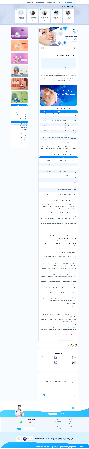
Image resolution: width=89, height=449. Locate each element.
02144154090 (44, 120)
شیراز (71, 428)
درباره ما (71, 424)
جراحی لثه (24, 139)
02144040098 (48, 190)
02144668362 (44, 132)
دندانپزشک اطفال (23, 133)
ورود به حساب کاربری (19, 2)
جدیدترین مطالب (58, 424)
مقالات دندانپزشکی (23, 146)
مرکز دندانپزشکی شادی (73, 138)
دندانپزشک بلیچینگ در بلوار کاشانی (47, 268)
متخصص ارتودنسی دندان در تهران (21, 112)
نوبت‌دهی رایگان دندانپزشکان (49, 438)
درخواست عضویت (29, 2)
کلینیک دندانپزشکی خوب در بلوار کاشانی (54, 225)
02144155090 (44, 122)
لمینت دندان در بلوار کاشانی (48, 281)
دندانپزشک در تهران (23, 106)
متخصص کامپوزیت (23, 129)
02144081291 (44, 142)
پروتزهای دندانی (23, 137)
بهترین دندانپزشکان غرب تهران (67, 362)
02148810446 (44, 127)
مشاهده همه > (18, 6)
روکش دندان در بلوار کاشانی (61, 310)
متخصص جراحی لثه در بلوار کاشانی (69, 321)
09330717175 (44, 134)
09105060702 (44, 137)
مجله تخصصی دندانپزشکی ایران (39, 2)
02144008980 (48, 160)
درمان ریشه (24, 141)
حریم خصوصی (70, 421)
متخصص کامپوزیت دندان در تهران (21, 114)
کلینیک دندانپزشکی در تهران (22, 108)
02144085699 (44, 135)
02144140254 (44, 139)
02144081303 (44, 140)
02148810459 (44, 128)
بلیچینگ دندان (24, 135)
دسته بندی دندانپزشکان (50, 2)
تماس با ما (70, 426)
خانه (57, 2)
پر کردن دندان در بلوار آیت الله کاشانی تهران (47, 362)
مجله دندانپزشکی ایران (57, 423)
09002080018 (44, 125)
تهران (74, 52)
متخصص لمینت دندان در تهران (21, 116)
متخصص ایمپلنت (23, 127)
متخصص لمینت (23, 123)
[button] (41, 363)
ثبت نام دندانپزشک (57, 421)
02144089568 (49, 164)
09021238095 (49, 171)
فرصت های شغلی (70, 423)
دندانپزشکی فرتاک (73, 128)
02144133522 (49, 180)
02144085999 (44, 115)
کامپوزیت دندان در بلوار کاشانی (46, 292)
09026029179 (44, 117)
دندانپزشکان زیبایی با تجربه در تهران (60, 331)
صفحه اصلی (58, 419)
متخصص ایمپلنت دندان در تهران (21, 110)
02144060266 (44, 118)
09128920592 (44, 113)
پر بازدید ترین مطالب (57, 426)
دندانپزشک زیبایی (70, 52)
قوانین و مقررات (70, 419)
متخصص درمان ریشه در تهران (21, 118)
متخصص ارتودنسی (23, 125)
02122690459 (48, 168)
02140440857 (48, 194)
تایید (19, 428)
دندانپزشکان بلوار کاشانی (53, 247)
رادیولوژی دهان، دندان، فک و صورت (21, 145)
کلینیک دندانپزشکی (23, 131)
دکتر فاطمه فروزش (73, 117)
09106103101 (44, 130)
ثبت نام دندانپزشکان (52, 413)
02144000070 (44, 123)
